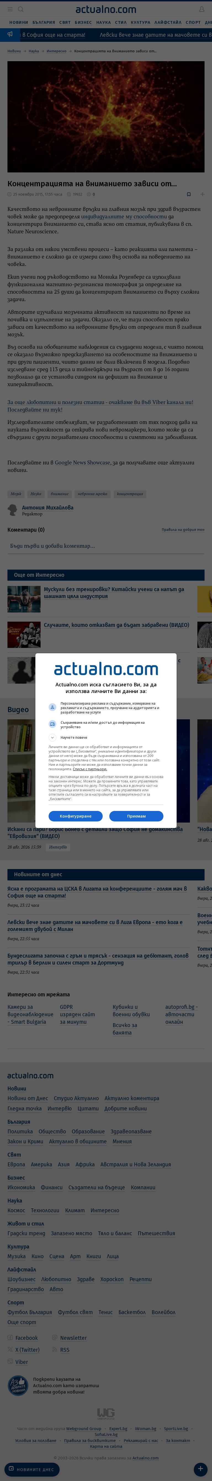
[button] (106, 737)
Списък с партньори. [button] (90, 769)
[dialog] (106, 740)
